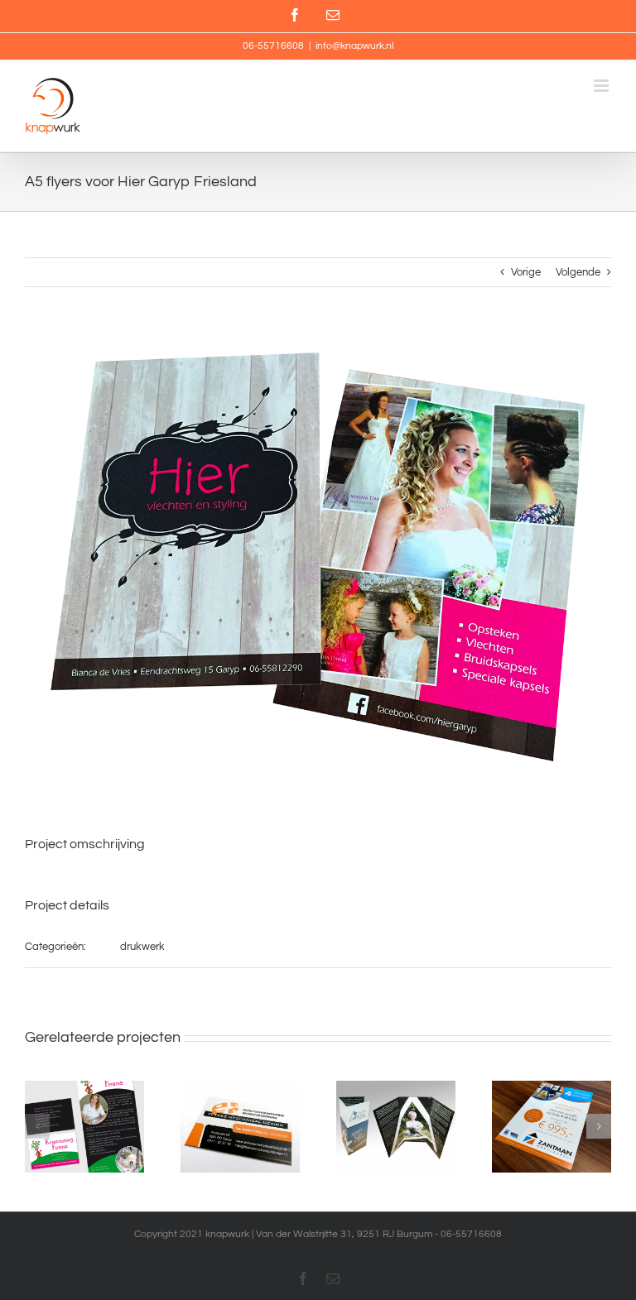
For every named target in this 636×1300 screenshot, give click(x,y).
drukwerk (142, 946)
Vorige (526, 272)
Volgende (578, 272)
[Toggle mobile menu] (602, 85)
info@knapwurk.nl (354, 46)
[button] (37, 1126)
